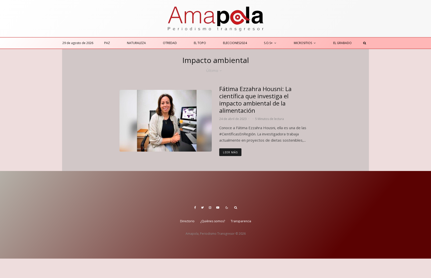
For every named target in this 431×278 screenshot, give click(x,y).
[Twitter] (202, 207)
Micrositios (303, 43)
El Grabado (342, 43)
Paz (107, 43)
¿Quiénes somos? (212, 221)
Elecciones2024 (235, 43)
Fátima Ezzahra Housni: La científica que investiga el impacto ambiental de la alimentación (255, 99)
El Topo (200, 43)
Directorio (187, 221)
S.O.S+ (268, 43)
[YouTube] (218, 207)
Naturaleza (136, 43)
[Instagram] (210, 207)
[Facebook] (195, 207)
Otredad (170, 43)
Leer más (230, 152)
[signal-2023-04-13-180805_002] (165, 120)
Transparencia (241, 221)
